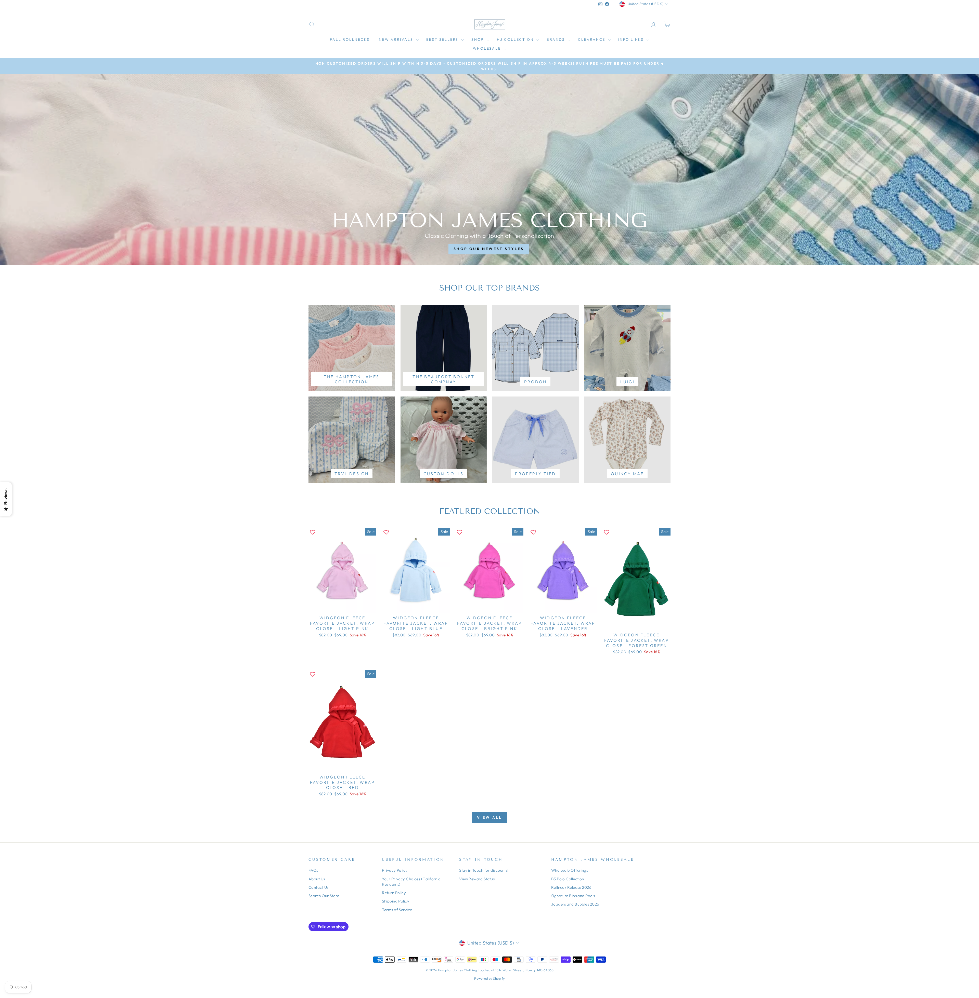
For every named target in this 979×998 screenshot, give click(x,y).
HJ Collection (516, 39)
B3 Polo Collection (567, 879)
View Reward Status (477, 879)
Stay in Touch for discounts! (484, 870)
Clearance (592, 39)
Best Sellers (443, 39)
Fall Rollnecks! (350, 39)
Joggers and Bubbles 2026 (575, 904)
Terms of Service (397, 909)
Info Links (631, 39)
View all (489, 817)
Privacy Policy (394, 870)
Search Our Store (323, 895)
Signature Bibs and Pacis (573, 895)
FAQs (313, 870)
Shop (478, 39)
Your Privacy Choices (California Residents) (411, 882)
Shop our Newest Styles (489, 249)
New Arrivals (397, 39)
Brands (556, 39)
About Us (316, 879)
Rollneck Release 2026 (571, 887)
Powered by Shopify (489, 978)
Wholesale (488, 48)
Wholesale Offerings (569, 870)
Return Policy (394, 892)
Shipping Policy (395, 901)
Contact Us (318, 887)
